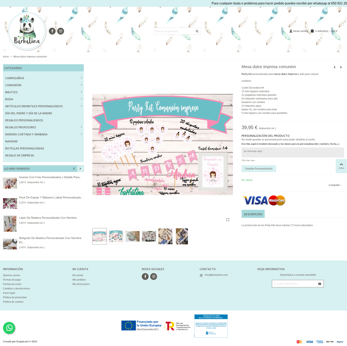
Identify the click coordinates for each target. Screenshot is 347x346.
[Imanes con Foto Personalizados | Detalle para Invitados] (10, 183)
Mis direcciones (81, 284)
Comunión (13, 85)
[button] (74, 169)
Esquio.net (22, 341)
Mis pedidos (79, 279)
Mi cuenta (77, 275)
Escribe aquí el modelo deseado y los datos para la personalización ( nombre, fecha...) (290, 144)
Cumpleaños (14, 78)
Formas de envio (12, 284)
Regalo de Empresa (19, 155)
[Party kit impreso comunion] (228, 220)
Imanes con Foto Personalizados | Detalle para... (50, 177)
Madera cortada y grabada (26, 134)
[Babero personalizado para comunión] (341, 67)
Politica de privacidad (15, 297)
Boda (9, 99)
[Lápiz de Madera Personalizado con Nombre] (10, 224)
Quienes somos (11, 275)
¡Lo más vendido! (17, 168)
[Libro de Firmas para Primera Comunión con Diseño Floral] (335, 67)
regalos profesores (20, 127)
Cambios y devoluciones (16, 288)
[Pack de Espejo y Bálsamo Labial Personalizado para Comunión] (10, 203)
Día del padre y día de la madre (28, 113)
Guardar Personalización (258, 168)
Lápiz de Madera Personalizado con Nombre (48, 217)
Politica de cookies (13, 301)
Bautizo (11, 92)
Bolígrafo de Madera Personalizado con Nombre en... (50, 240)
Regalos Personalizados (24, 120)
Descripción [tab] (253, 214)
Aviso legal (9, 293)
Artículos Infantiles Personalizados (34, 106)
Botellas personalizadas (24, 148)
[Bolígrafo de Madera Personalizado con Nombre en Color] (10, 244)
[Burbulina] (27, 31)
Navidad (11, 141)
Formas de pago (12, 279)
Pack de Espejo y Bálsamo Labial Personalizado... (51, 197)
